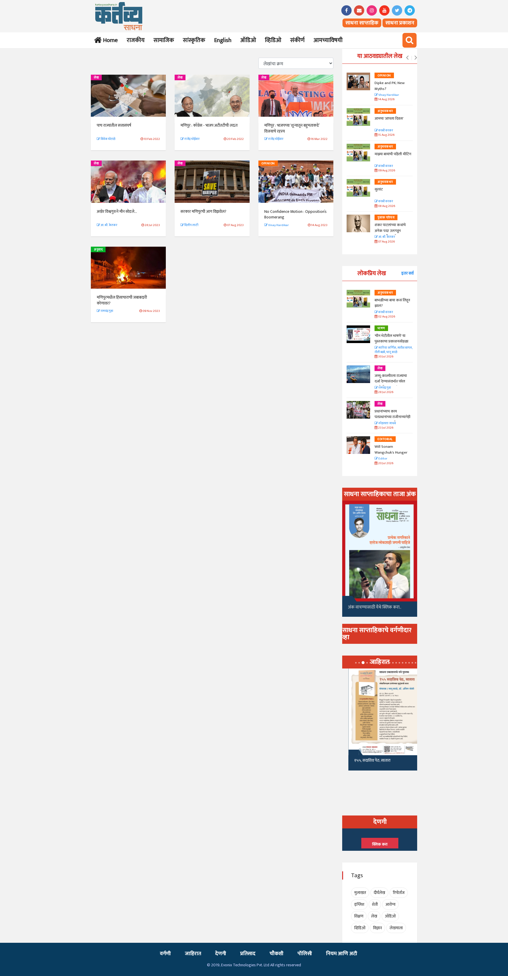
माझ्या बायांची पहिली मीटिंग (393, 154)
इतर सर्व (407, 273)
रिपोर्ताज (399, 892)
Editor (382, 459)
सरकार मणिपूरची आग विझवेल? (203, 211)
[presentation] (407, 58)
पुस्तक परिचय (386, 217)
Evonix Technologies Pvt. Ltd (245, 965)
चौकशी (276, 953)
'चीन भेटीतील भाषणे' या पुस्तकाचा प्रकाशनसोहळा (391, 338)
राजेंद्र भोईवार (192, 139)
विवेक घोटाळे (107, 139)
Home (109, 40)
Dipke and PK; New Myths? (390, 86)
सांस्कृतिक (194, 40)
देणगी (220, 953)
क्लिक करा (379, 844)
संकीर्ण (297, 40)
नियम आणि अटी (341, 953)
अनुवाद (98, 249)
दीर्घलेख (379, 892)
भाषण (381, 328)
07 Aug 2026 (386, 242)
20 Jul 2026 (385, 463)
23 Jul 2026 (385, 428)
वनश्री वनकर (385, 130)
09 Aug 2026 (386, 170)
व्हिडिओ (273, 40)
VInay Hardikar (388, 95)
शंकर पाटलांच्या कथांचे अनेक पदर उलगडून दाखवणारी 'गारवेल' (390, 231)
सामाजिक (163, 40)
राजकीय (136, 40)
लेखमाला (396, 928)
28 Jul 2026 (385, 392)
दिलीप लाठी (191, 225)
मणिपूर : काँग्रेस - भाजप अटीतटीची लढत (209, 125)
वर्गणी (165, 953)
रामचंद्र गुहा (106, 311)
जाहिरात (193, 953)
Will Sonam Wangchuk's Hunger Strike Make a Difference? (391, 455)
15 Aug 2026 (386, 135)
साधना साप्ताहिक (361, 23)
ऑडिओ (248, 40)
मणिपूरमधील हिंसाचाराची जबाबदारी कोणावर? (122, 300)
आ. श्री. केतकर (108, 225)
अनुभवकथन (385, 111)
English (222, 40)
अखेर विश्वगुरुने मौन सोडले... (117, 211)
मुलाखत (360, 892)
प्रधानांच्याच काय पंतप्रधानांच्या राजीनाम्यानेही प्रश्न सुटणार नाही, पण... (392, 417)
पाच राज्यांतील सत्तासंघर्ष (114, 125)
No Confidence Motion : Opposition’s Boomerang (295, 214)
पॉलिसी (305, 953)
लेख (96, 77)
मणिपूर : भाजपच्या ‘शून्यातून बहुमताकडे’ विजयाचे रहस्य (292, 128)
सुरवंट (379, 189)
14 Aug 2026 (386, 99)
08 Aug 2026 (386, 206)
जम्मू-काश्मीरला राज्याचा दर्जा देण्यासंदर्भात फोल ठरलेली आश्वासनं (391, 381)
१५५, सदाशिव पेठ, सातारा (366, 760)
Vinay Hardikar (278, 225)
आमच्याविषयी (327, 40)
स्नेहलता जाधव (387, 423)
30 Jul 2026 (385, 357)
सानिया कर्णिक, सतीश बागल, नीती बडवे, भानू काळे (393, 350)
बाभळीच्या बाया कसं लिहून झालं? (393, 303)
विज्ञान (377, 928)
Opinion (268, 163)
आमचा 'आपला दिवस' (389, 118)
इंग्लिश (359, 904)
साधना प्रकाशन (399, 23)
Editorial (385, 439)
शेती (375, 904)
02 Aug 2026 (386, 317)
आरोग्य (390, 904)
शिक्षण (358, 916)
